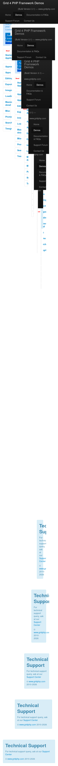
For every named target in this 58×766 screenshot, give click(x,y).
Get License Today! (9, 38)
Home (8, 14)
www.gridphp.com (46, 8)
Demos (18, 14)
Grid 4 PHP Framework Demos (23, 3)
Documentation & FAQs (37, 14)
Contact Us (29, 20)
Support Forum (12, 20)
